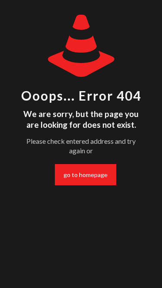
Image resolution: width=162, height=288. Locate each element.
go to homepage (86, 174)
